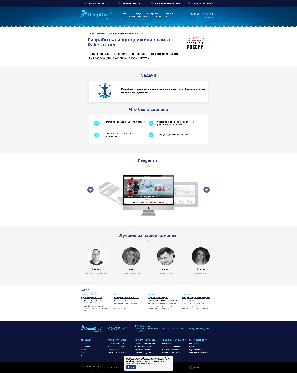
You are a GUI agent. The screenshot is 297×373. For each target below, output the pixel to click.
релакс (196, 367)
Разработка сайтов (98, 3)
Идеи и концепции (196, 350)
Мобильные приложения (117, 353)
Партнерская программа (136, 16)
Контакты (168, 14)
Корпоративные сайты (117, 344)
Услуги (139, 14)
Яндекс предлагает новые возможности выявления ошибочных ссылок (91, 300)
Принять (131, 367)
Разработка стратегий (171, 347)
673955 (96, 369)
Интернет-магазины (116, 347)
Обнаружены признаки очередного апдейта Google (196, 299)
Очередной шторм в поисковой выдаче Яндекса (126, 299)
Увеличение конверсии (171, 350)
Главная (91, 34)
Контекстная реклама (143, 347)
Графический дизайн (202, 3)
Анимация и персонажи (198, 353)
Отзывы (157, 16)
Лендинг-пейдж (114, 350)
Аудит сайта (167, 344)
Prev (91, 293)
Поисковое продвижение (145, 344)
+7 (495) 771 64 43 (202, 13)
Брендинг (193, 347)
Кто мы (83, 344)
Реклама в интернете (133, 3)
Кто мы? (127, 14)
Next (95, 293)
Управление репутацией (171, 353)
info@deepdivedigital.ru (199, 328)
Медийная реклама (142, 350)
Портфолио (152, 14)
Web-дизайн (194, 344)
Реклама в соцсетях (143, 353)
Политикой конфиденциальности (138, 363)
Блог (168, 16)
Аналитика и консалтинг (168, 3)
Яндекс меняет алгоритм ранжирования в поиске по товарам (162, 299)
